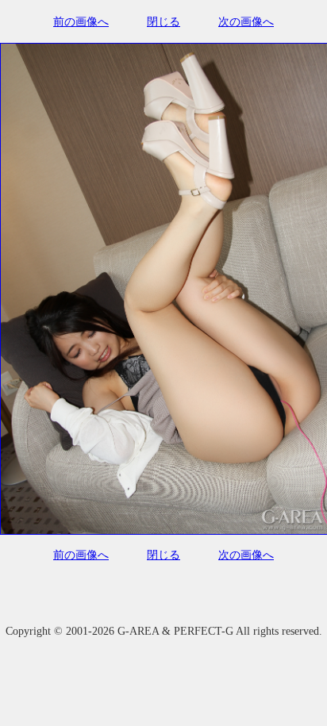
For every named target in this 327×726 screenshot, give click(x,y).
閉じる (163, 22)
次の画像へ (246, 22)
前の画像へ (81, 22)
